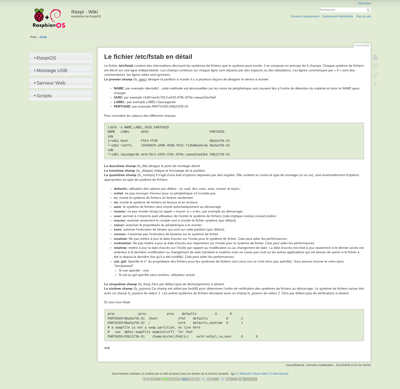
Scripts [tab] (44, 95)
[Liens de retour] (375, 75)
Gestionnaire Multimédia (337, 16)
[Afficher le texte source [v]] (375, 57)
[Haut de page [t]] (375, 83)
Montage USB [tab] (52, 70)
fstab (43, 37)
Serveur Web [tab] (51, 82)
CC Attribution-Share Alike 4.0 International (261, 373)
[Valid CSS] (229, 379)
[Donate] (171, 379)
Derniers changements (305, 16)
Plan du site (363, 16)
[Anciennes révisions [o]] (375, 66)
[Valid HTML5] (209, 379)
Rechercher (368, 10)
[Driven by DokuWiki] (248, 379)
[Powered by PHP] (190, 379)
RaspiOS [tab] (46, 57)
